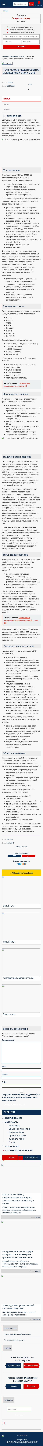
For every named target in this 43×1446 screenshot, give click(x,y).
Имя (4, 1066)
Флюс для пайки (17, 1138)
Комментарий (8, 1040)
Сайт (4, 1082)
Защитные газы (16, 1132)
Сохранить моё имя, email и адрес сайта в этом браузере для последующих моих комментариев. (21, 1097)
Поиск (31, 4)
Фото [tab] (6, 104)
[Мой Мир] (25, 864)
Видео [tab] (7, 109)
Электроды (14, 1125)
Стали (21, 56)
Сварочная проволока (19, 1128)
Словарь (21, 15)
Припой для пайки (17, 1135)
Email (5, 1074)
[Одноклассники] (23, 864)
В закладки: (39, 5)
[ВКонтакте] (18, 864)
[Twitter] (20, 864)
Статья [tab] (6, 98)
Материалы (14, 56)
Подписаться (19, 1415)
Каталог (21, 21)
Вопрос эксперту (21, 18)
